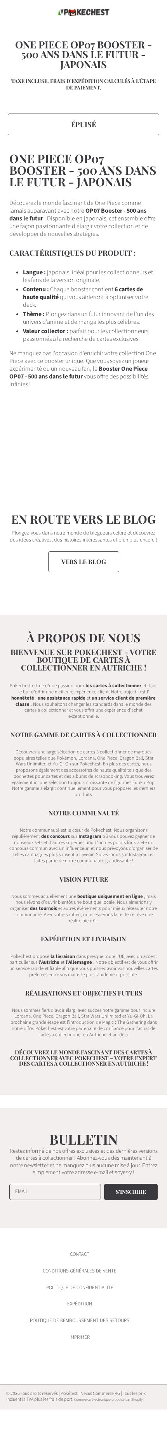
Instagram (89, 836)
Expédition (79, 1303)
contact (79, 1254)
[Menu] (13, 12)
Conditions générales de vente (80, 1270)
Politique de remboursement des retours (79, 1320)
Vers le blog (83, 561)
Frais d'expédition (76, 81)
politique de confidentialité (79, 1287)
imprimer (80, 1337)
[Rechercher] (135, 12)
